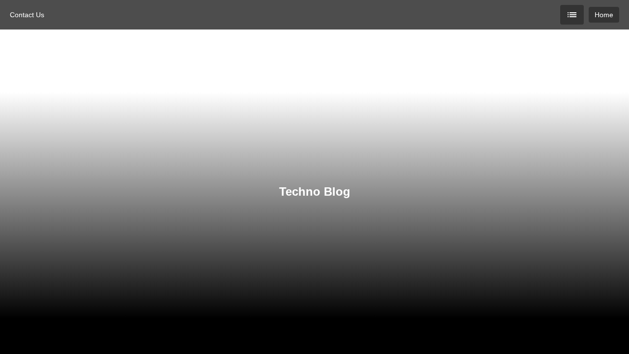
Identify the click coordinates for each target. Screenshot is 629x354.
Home (604, 15)
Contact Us (27, 15)
